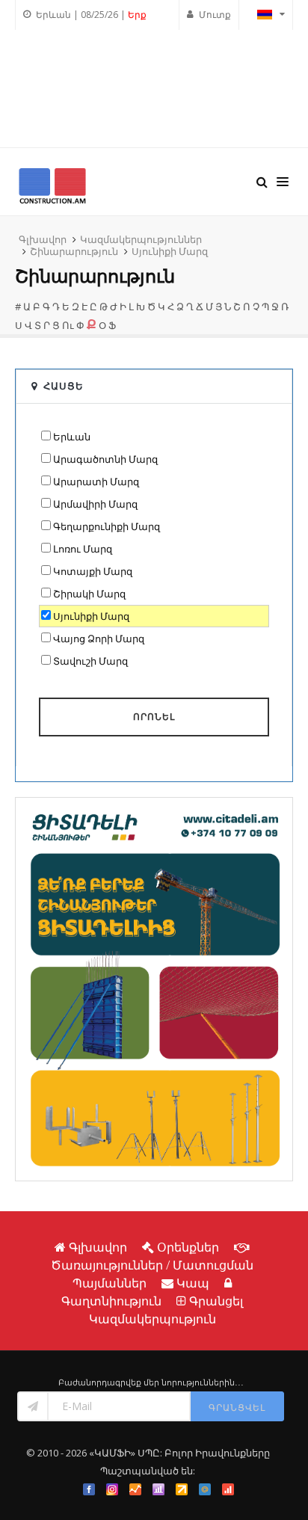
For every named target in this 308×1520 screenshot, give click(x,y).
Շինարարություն (74, 251)
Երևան (71, 436)
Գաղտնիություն (111, 1301)
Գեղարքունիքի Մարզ (106, 526)
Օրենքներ (188, 1247)
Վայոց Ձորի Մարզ (98, 638)
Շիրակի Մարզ (89, 593)
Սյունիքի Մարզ (170, 251)
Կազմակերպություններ (141, 239)
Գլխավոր (43, 239)
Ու (68, 325)
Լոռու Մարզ (82, 549)
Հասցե (63, 386)
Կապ (192, 1283)
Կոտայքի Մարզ (92, 571)
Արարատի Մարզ (96, 481)
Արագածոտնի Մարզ (105, 459)
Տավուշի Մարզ (90, 661)
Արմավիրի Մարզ (95, 504)
